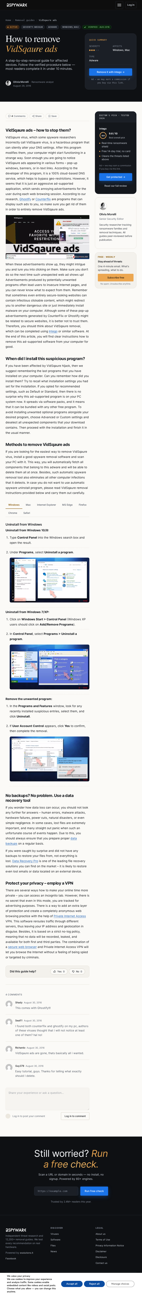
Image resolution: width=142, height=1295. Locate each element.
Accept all (71, 1283)
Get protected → (115, 176)
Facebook (11, 1258)
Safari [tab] (26, 512)
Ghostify (25, 199)
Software (55, 1239)
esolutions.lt (26, 1252)
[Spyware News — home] (16, 5)
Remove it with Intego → (111, 71)
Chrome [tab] (12, 512)
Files (53, 1245)
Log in (131, 4)
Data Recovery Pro (25, 861)
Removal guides (25, 20)
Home (8, 20)
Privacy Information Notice (110, 1245)
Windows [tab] (14, 504)
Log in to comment (75, 1116)
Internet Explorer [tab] (46, 504)
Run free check (94, 1191)
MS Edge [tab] (67, 504)
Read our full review (115, 185)
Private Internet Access (70, 916)
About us (100, 1233)
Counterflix (43, 199)
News (54, 1251)
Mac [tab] (28, 504)
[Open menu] (119, 5)
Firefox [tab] (83, 504)
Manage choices (120, 1283)
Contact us (101, 1263)
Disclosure (101, 1257)
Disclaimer (101, 1251)
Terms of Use (103, 1239)
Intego (53, 331)
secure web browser (22, 947)
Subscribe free (115, 277)
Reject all (94, 1283)
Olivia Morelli (21, 81)
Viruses (55, 1233)
